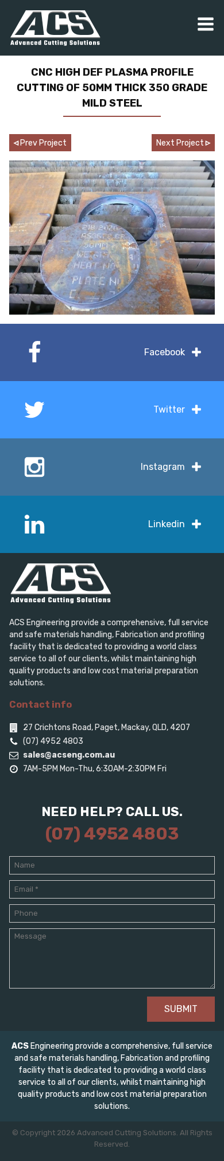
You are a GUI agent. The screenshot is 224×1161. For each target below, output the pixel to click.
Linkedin (166, 524)
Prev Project (40, 142)
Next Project (183, 142)
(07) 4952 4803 (112, 833)
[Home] (55, 27)
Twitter (169, 409)
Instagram (163, 466)
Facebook (164, 352)
